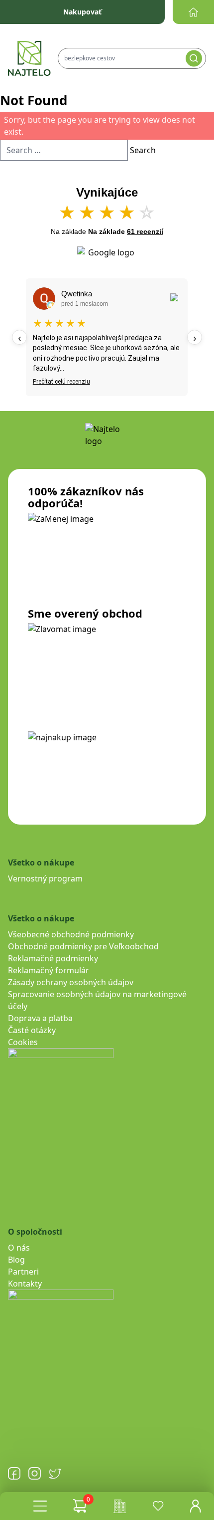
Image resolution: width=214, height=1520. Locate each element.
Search (143, 150)
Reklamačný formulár (48, 970)
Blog (16, 1259)
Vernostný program (45, 878)
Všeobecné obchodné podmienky (71, 934)
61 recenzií (145, 231)
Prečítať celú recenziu (61, 381)
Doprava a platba (40, 1018)
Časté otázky (32, 1030)
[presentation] (19, 337)
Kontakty (25, 1283)
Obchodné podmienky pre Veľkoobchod (83, 946)
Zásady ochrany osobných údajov (70, 982)
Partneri (23, 1271)
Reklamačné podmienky (53, 958)
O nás (19, 1247)
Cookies (23, 1042)
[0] (80, 1506)
